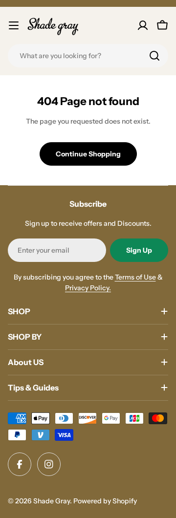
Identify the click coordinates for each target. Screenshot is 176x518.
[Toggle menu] (14, 25)
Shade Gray (51, 500)
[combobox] (88, 55)
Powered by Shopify (105, 500)
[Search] (154, 56)
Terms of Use (135, 277)
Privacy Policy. (88, 287)
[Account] (143, 25)
